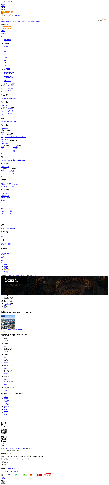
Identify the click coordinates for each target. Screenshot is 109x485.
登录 (6, 1)
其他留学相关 (9, 77)
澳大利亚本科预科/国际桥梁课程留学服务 (11, 329)
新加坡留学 (39, 21)
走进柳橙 (6, 272)
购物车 (3, 6)
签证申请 (10, 88)
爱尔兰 (5, 196)
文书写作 (3, 256)
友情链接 (29, 448)
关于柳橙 (3, 448)
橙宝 (2, 260)
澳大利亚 (6, 46)
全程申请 (10, 85)
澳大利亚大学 (24, 275)
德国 (8, 196)
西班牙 (8, 197)
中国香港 (33, 21)
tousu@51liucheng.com (14, 471)
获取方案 (6, 266)
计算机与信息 (7, 304)
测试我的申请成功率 (6, 294)
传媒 (5, 307)
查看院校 (6, 340)
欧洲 (5, 60)
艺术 (5, 308)
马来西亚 (10, 208)
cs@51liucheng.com (11, 468)
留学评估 (7, 40)
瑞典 (2, 197)
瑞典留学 (6, 409)
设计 (5, 305)
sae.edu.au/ (12, 295)
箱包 (2, 262)
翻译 (2, 257)
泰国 (2, 213)
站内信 (2, 2)
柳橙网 (10, 275)
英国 (5, 49)
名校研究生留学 (8, 121)
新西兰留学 (21, 21)
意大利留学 (6, 412)
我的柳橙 (3, 4)
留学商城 (6, 265)
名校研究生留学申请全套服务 (8, 98)
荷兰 (2, 200)
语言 (2, 91)
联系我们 (8, 448)
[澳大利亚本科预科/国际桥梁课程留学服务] (8, 328)
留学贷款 (7, 69)
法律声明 (13, 448)
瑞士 (2, 199)
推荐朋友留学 (9, 73)
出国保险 (3, 254)
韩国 (9, 213)
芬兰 (4, 199)
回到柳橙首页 (16, 15)
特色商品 (7, 81)
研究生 (2, 85)
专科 (2, 88)
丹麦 (4, 197)
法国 (2, 196)
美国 (5, 54)
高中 (2, 90)
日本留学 (6, 408)
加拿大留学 (27, 21)
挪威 (4, 200)
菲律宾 (10, 210)
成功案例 (6, 268)
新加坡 (2, 211)
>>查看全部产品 (5, 105)
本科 (2, 87)
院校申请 (10, 87)
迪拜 (2, 236)
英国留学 (3, 21)
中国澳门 (10, 211)
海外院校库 (6, 269)
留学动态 (6, 271)
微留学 (10, 90)
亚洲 (5, 63)
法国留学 (6, 414)
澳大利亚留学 (9, 21)
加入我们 (18, 448)
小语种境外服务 (5, 253)
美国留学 (15, 21)
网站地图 (24, 448)
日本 (2, 208)
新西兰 (5, 52)
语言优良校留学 (8, 228)
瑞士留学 (6, 411)
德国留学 (6, 403)
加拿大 (5, 57)
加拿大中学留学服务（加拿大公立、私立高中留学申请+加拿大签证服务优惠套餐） (9, 184)
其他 (5, 65)
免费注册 (10, 1)
